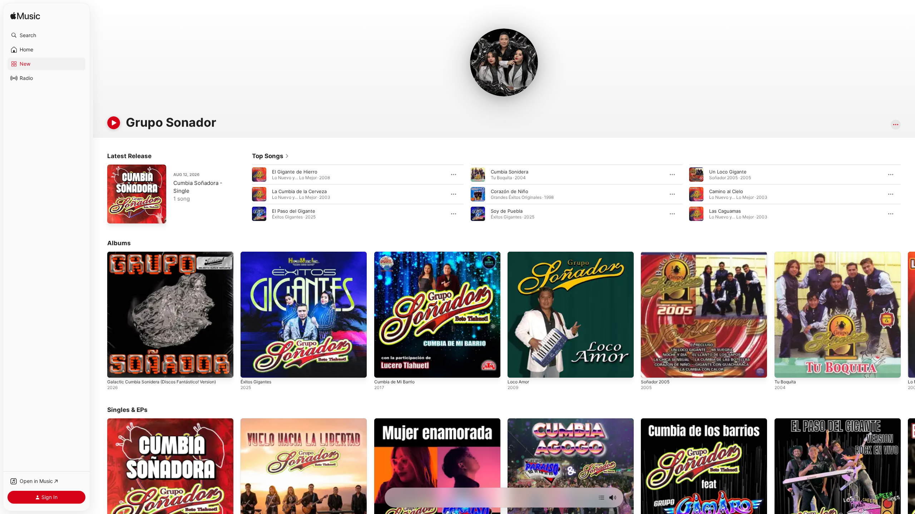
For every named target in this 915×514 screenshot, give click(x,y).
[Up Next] (601, 498)
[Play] (113, 122)
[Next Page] (908, 194)
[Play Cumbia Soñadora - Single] (116, 214)
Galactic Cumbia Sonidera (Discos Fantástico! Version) (167, 254)
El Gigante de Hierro (294, 172)
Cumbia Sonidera (509, 172)
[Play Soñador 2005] (649, 368)
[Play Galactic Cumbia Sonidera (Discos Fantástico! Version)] (116, 368)
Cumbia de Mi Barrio (396, 254)
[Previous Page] (245, 194)
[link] (270, 156)
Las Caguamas (725, 211)
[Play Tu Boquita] (783, 368)
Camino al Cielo (726, 191)
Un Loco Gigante (728, 172)
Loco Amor (519, 254)
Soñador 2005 (656, 254)
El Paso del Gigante (293, 211)
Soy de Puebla (507, 211)
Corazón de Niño (509, 191)
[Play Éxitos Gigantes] (249, 368)
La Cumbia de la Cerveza (299, 191)
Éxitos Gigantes (258, 254)
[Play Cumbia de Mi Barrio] (383, 368)
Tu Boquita (786, 254)
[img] (25, 16)
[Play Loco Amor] (516, 368)
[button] (46, 35)
